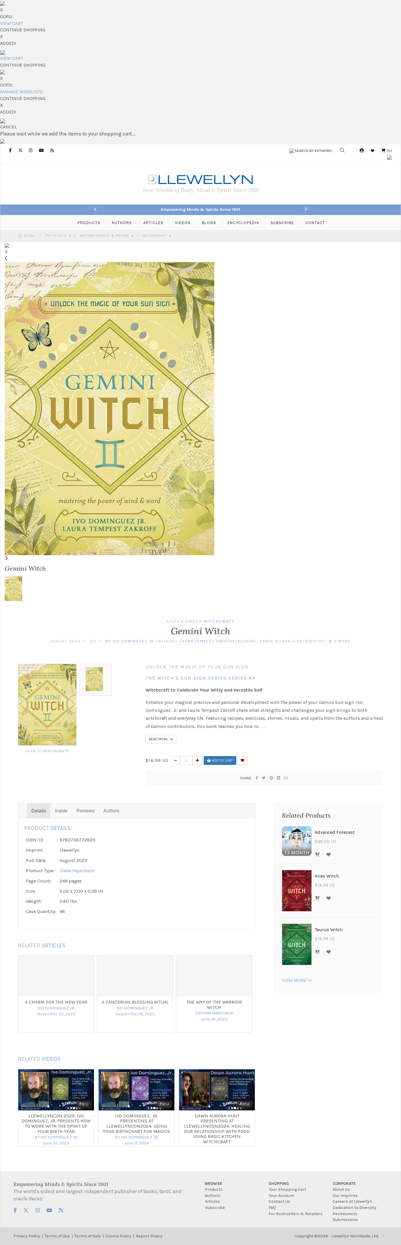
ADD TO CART (222, 760)
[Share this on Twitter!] (264, 778)
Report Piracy (149, 1236)
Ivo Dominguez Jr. (134, 641)
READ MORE (159, 739)
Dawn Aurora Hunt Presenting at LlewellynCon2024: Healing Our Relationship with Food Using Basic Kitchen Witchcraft (217, 1128)
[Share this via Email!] (286, 778)
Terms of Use (57, 1236)
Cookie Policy (118, 1236)
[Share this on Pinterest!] (271, 778)
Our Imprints (345, 1195)
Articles (212, 1201)
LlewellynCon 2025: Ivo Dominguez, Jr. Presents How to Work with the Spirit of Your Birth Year (56, 1123)
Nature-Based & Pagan (105, 236)
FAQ (272, 1207)
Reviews (85, 810)
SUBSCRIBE (282, 222)
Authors (111, 810)
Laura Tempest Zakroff (207, 641)
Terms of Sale (88, 1236)
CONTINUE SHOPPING (23, 30)
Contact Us (279, 1201)
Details (38, 810)
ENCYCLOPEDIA (243, 222)
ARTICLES (153, 222)
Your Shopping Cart (287, 1189)
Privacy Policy (27, 1236)
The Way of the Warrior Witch (214, 1004)
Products (57, 236)
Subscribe (215, 1207)
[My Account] (362, 150)
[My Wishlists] (372, 150)
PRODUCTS (88, 222)
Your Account (281, 1195)
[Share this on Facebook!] (257, 778)
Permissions (345, 1213)
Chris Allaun (275, 641)
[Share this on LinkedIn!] (279, 778)
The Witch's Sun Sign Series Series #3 (200, 678)
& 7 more (339, 641)
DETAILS (60, 828)
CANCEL (8, 127)
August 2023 (65, 641)
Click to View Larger (45, 751)
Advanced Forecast (335, 832)
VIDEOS (183, 222)
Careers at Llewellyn (352, 1201)
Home (30, 236)
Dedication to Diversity (354, 1207)
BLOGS (209, 222)
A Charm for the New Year (56, 1002)
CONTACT (315, 222)
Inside (61, 810)
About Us (341, 1189)
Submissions (345, 1219)
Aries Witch (327, 876)
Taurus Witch (329, 929)
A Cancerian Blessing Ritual (135, 1002)
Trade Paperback (77, 870)
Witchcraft (156, 236)
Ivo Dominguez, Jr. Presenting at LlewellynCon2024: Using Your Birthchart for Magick (136, 1123)
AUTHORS (122, 222)
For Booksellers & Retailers (296, 1213)
